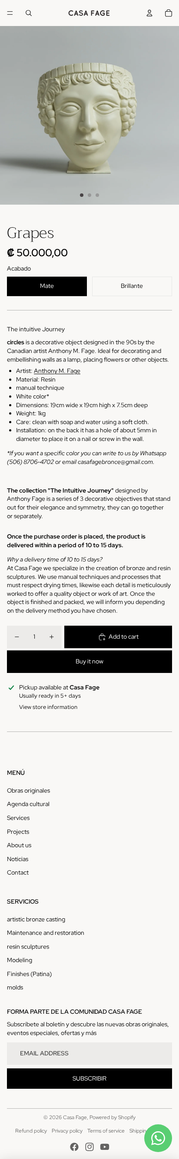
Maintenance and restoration (45, 933)
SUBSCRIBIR (89, 1078)
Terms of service (106, 1130)
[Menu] (10, 13)
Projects (18, 832)
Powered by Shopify (113, 1117)
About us (19, 845)
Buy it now (89, 661)
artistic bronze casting (36, 919)
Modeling (19, 960)
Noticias (17, 859)
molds (15, 987)
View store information (48, 707)
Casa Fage (75, 1117)
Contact (18, 872)
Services (18, 818)
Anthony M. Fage (57, 371)
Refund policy (31, 1130)
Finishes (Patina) (29, 974)
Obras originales (28, 790)
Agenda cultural (28, 804)
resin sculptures (28, 946)
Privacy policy (67, 1130)
